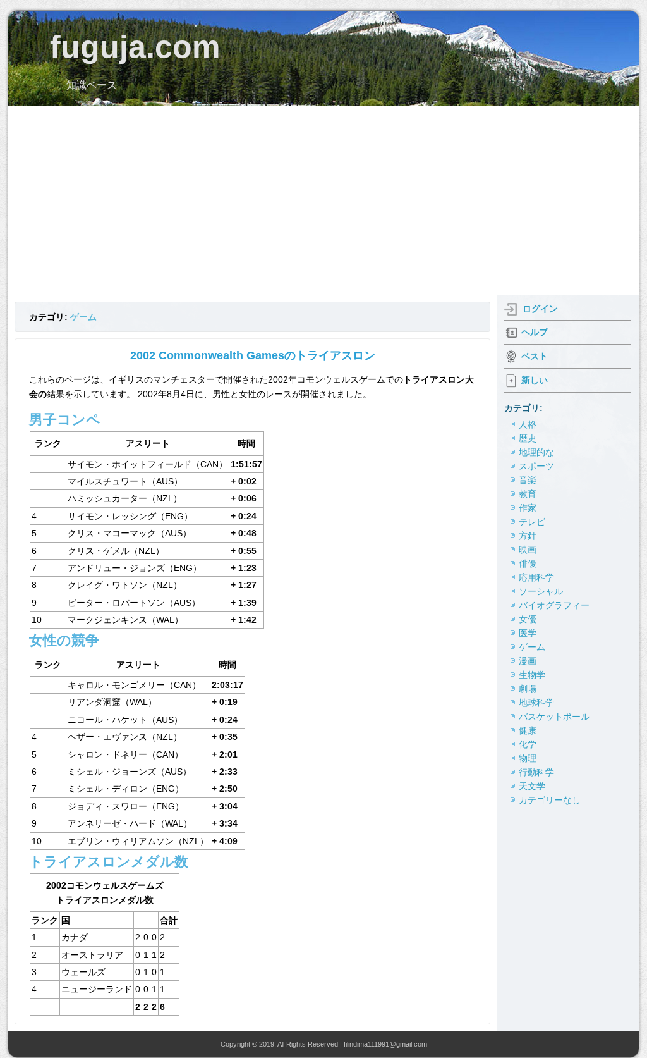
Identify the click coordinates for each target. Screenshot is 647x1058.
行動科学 (536, 772)
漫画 (527, 661)
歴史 (527, 438)
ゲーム (83, 317)
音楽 (527, 480)
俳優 (527, 563)
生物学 (532, 675)
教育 (527, 494)
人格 (527, 424)
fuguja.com (135, 47)
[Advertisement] (323, 200)
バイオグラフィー (554, 605)
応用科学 (536, 577)
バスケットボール (554, 716)
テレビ (532, 522)
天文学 (532, 786)
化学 (527, 744)
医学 (527, 633)
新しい (534, 380)
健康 (527, 730)
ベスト (534, 356)
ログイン (540, 309)
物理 (527, 758)
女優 (527, 619)
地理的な (536, 452)
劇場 (527, 689)
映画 (527, 549)
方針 (527, 536)
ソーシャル (541, 591)
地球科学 (536, 703)
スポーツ (536, 466)
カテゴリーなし (550, 800)
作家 (527, 508)
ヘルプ (534, 332)
